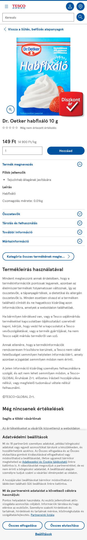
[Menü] (6, 6)
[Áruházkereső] (80, 6)
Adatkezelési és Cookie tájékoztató (44, 462)
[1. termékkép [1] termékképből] (43, 76)
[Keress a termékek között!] (80, 17)
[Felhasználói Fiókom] (70, 6)
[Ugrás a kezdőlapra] (19, 7)
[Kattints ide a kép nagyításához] (10, 110)
